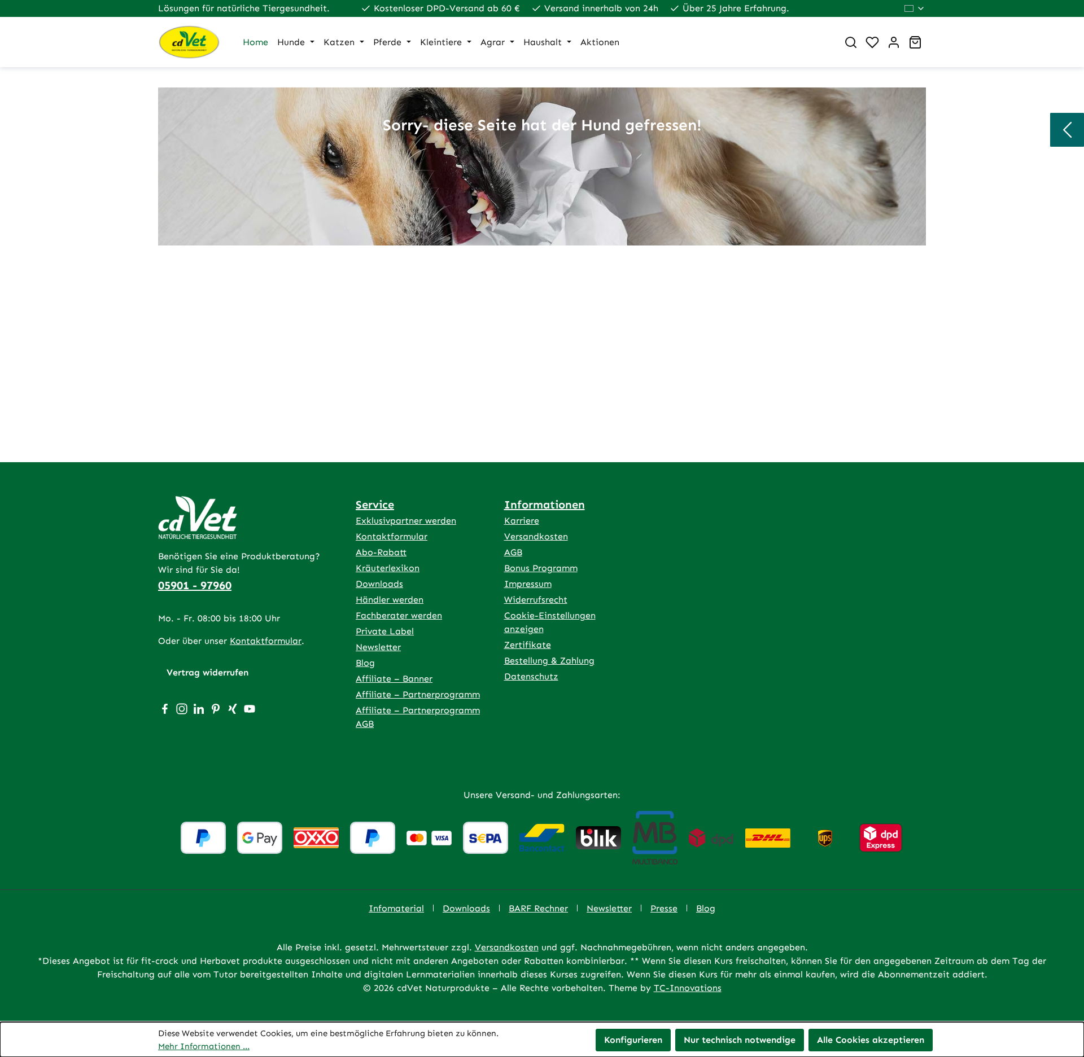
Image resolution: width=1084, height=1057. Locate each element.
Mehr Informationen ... (204, 1046)
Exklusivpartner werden (406, 520)
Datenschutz (531, 676)
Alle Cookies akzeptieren (870, 1039)
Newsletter (378, 647)
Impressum (528, 583)
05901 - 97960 (194, 585)
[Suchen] (851, 42)
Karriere (521, 520)
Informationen (544, 504)
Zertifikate (527, 644)
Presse (664, 908)
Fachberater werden (399, 615)
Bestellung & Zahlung (549, 660)
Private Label (385, 631)
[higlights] (1067, 130)
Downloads (379, 583)
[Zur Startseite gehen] (189, 42)
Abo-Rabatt (381, 552)
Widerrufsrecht (535, 599)
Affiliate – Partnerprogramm (418, 694)
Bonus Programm (541, 568)
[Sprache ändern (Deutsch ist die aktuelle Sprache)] (915, 8)
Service (375, 504)
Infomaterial (396, 908)
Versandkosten (536, 536)
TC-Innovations (688, 988)
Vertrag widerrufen (207, 672)
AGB (513, 552)
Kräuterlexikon (387, 568)
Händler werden (389, 599)
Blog (365, 662)
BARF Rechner (538, 908)
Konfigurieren (633, 1039)
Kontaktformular (265, 640)
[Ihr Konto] (893, 42)
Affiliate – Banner (394, 678)
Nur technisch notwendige (739, 1039)
